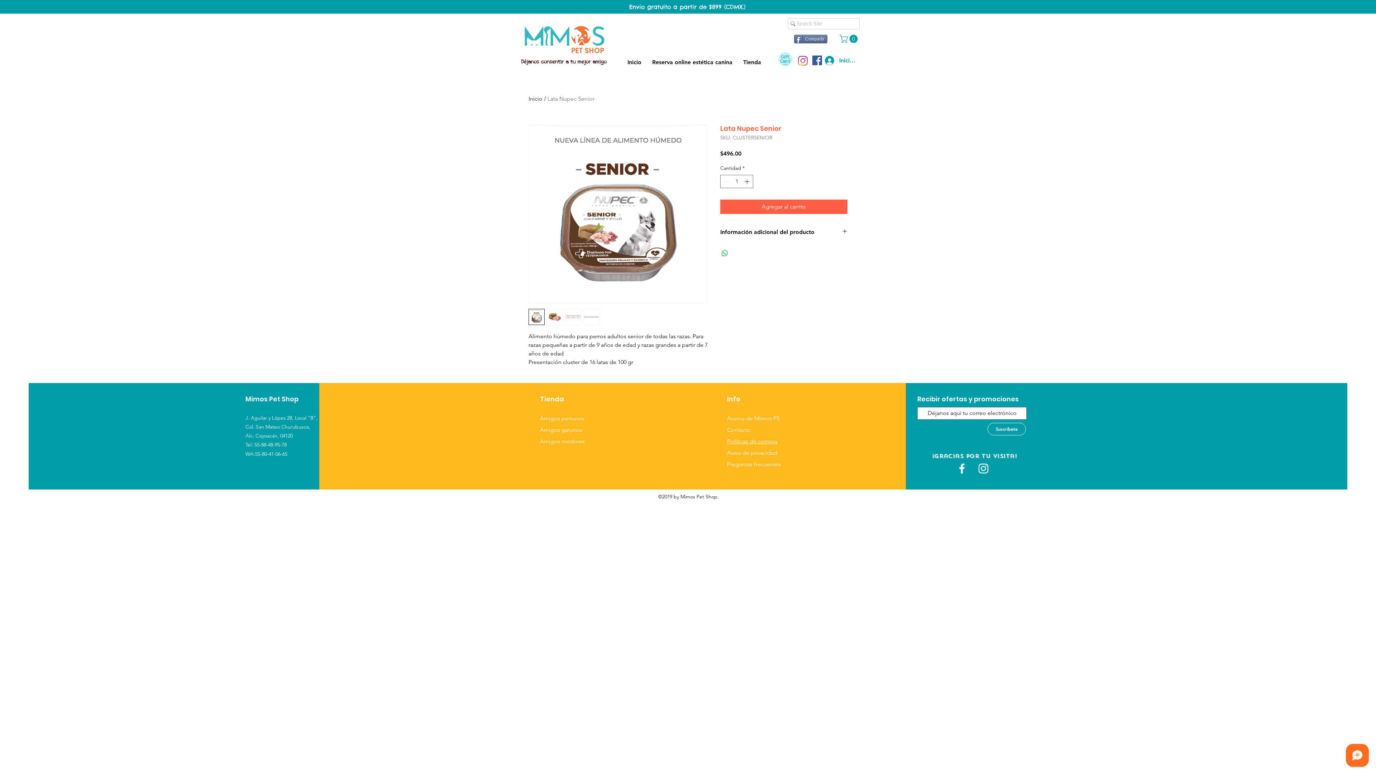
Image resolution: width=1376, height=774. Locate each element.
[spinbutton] (736, 181)
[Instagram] (803, 61)
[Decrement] (725, 181)
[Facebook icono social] (817, 60)
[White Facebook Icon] (962, 468)
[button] (850, 39)
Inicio (536, 98)
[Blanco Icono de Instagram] (983, 468)
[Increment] (747, 181)
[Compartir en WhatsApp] (725, 253)
